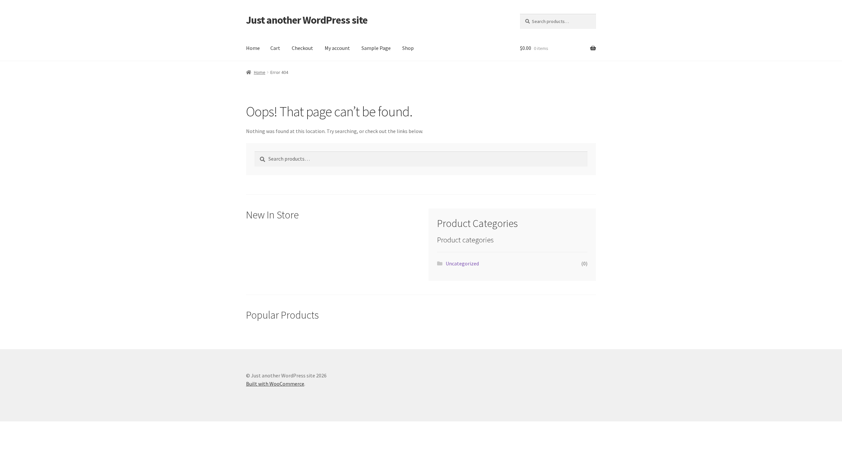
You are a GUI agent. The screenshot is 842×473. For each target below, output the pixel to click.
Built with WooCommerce (275, 383)
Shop (408, 48)
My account (337, 48)
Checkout (302, 48)
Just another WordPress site (306, 20)
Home (253, 48)
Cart (275, 48)
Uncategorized (462, 263)
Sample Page (376, 48)
